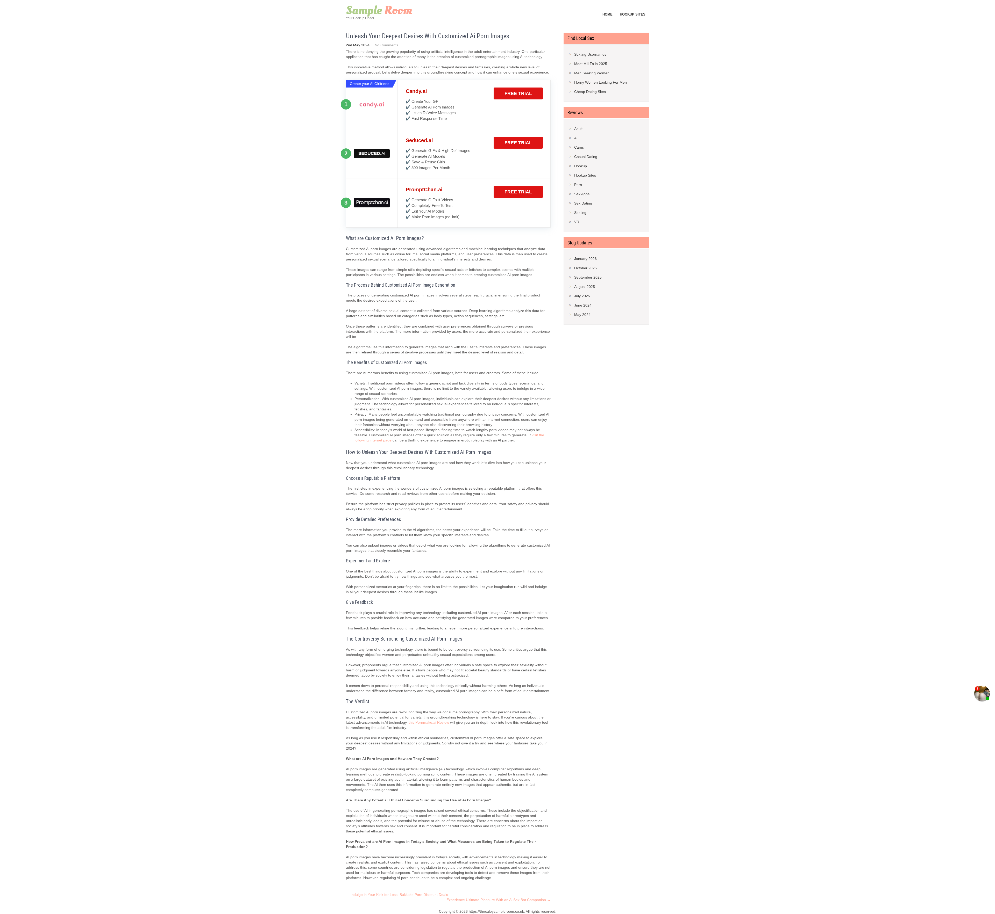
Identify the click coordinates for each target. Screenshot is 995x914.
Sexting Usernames (590, 54)
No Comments (386, 45)
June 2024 (583, 305)
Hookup (580, 166)
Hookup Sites (632, 14)
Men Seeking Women (591, 73)
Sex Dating (583, 203)
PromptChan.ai (424, 189)
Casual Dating (585, 157)
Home (607, 14)
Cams (579, 147)
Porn (578, 185)
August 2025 (584, 287)
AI (576, 138)
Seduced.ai (419, 140)
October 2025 (585, 268)
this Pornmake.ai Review (429, 722)
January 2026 (585, 259)
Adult (578, 129)
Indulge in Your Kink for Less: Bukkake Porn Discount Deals (397, 895)
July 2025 (582, 296)
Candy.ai (416, 91)
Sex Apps (581, 194)
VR (576, 222)
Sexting (580, 213)
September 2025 (588, 277)
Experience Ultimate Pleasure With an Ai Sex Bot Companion (498, 900)
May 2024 (582, 315)
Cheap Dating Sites (590, 92)
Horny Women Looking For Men (600, 82)
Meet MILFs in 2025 (590, 64)
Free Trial (518, 93)
